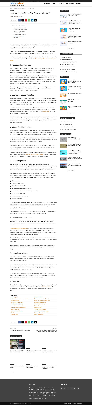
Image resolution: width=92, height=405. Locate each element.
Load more (70, 48)
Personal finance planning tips (17, 305)
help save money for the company (34, 154)
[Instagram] (73, 1)
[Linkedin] (75, 1)
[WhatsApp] (29, 20)
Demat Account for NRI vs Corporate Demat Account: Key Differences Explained (74, 36)
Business (15, 8)
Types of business (15, 309)
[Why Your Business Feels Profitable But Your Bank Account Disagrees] (17, 344)
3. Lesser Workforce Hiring (19, 31)
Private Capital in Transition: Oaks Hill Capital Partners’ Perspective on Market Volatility (49, 367)
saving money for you (46, 286)
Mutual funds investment (39, 304)
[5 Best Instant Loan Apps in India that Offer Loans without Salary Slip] (63, 88)
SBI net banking (37, 307)
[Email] (35, 20)
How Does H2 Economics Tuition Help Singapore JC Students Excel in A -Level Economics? (75, 152)
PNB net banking (38, 305)
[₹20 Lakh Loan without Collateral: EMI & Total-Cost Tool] (63, 16)
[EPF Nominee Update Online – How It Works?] (63, 101)
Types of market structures (17, 311)
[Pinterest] (77, 1)
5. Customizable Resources (20, 34)
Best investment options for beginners (42, 298)
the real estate (45, 111)
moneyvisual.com (20, 403)
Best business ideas (38, 297)
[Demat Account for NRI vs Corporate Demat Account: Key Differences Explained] (63, 36)
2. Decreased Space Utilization (20, 29)
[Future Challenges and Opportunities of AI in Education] (63, 139)
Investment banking (15, 300)
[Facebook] (72, 1)
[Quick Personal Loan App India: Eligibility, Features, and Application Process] (63, 30)
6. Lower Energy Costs (19, 36)
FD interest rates (14, 314)
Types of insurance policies (40, 309)
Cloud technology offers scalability (19, 228)
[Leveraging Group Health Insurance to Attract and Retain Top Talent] (49, 344)
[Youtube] (81, 1)
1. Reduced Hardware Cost (20, 28)
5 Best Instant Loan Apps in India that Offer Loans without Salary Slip (74, 88)
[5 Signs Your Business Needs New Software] (17, 359)
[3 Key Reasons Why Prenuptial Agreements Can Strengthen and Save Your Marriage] (63, 159)
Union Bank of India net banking (41, 311)
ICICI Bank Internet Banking (68, 69)
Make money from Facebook (17, 302)
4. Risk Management (18, 32)
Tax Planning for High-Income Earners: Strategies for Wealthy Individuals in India (74, 81)
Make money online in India (40, 302)
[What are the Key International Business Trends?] (33, 359)
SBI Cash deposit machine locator (18, 307)
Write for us (13, 312)
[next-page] (13, 372)
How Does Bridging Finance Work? (75, 93)
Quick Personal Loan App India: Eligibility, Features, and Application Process (74, 30)
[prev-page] (11, 372)
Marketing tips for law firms (17, 304)
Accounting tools (14, 297)
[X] (79, 1)
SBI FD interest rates (38, 314)
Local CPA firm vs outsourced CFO (42, 300)
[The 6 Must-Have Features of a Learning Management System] (63, 146)
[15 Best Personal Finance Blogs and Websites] (63, 108)
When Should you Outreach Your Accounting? (20, 330)
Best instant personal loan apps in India (19, 298)
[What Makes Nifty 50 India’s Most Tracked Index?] (63, 43)
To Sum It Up (17, 37)
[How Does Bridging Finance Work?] (63, 95)
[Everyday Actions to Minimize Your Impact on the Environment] (63, 165)
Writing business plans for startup (41, 312)
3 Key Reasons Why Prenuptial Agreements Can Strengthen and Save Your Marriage (75, 159)
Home (11, 8)
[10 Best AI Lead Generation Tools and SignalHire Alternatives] (33, 344)
